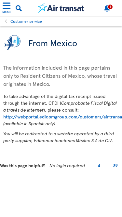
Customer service (26, 21)
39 (115, 165)
